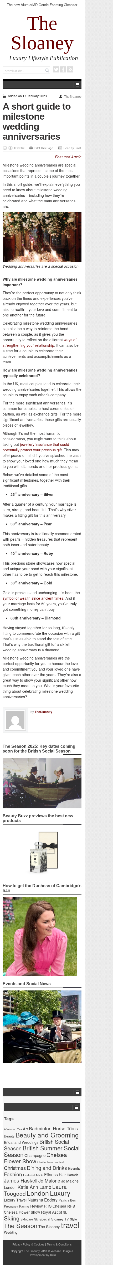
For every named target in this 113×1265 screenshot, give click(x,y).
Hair (62, 1174)
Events (74, 1168)
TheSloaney (72, 97)
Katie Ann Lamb (34, 1187)
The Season (20, 1225)
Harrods (72, 1174)
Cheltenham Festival (50, 1162)
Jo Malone (49, 1180)
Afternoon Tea (13, 1129)
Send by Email (72, 148)
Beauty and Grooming (47, 1134)
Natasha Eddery (43, 1200)
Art (25, 1128)
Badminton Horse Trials (53, 1128)
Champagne (34, 1155)
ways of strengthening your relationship (39, 342)
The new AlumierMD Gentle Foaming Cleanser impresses (42, 7)
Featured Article (68, 156)
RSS (70, 69)
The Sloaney (42, 32)
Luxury (60, 1193)
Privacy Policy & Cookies (28, 1244)
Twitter (56, 69)
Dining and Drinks (47, 1167)
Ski (65, 1212)
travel (70, 1224)
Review (36, 1206)
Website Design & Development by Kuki (51, 1253)
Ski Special (42, 1219)
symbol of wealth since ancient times (33, 598)
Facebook (63, 69)
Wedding (10, 1232)
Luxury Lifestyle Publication (43, 58)
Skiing (11, 1218)
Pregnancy (11, 1206)
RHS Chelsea (55, 1206)
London (38, 1193)
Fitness (51, 1174)
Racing (24, 1206)
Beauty (9, 1136)
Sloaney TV (60, 1219)
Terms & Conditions (59, 1244)
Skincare (26, 1219)
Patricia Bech (68, 1200)
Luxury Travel (15, 1200)
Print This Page (43, 148)
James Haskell (20, 1180)
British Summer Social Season (42, 1151)
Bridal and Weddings (21, 1142)
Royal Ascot (51, 1212)
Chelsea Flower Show (35, 1158)
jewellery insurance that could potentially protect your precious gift (36, 447)
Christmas (15, 1167)
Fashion (13, 1174)
